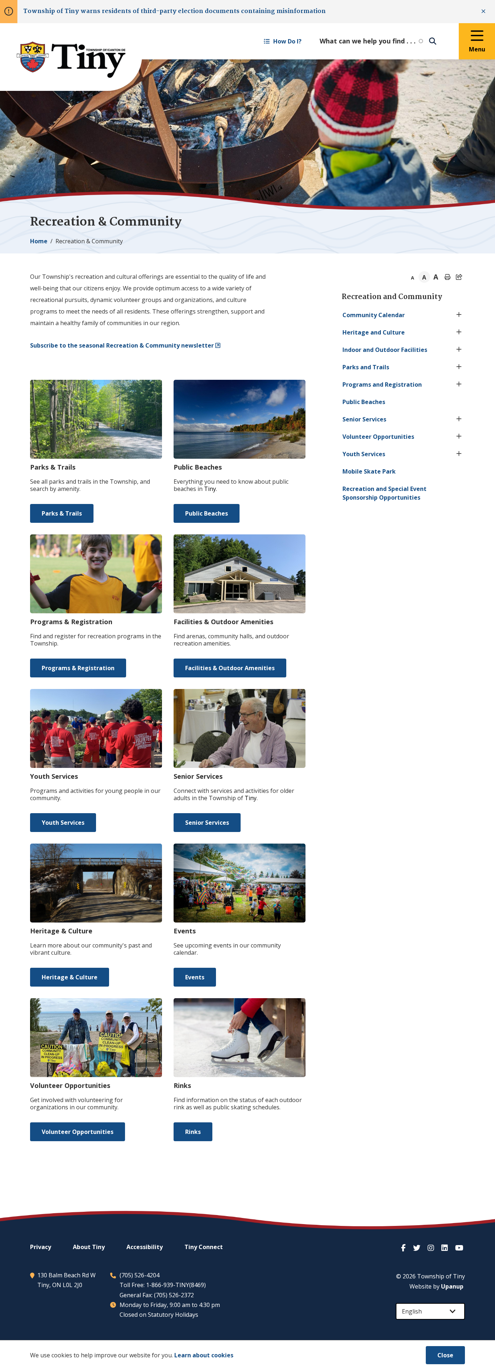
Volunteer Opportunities (77, 1132)
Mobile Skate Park (369, 471)
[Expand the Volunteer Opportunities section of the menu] (459, 436)
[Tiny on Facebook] (404, 1248)
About (89, 1247)
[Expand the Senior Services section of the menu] (459, 419)
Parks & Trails (62, 513)
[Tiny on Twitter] (417, 1248)
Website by (436, 1286)
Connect (203, 1247)
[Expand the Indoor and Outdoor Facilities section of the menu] (459, 350)
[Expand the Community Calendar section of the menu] (459, 315)
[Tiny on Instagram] (432, 1248)
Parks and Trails (365, 367)
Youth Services (63, 823)
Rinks (193, 1132)
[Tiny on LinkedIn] (445, 1248)
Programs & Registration (78, 668)
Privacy (40, 1247)
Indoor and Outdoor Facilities (384, 350)
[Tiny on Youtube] (460, 1248)
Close (445, 1355)
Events (194, 977)
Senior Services (207, 823)
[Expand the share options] (459, 277)
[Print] (447, 277)
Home (38, 241)
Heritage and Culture (373, 332)
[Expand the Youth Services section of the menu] (459, 454)
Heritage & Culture (69, 977)
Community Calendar (373, 315)
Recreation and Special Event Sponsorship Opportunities (384, 493)
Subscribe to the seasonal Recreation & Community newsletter (122, 345)
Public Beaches (206, 513)
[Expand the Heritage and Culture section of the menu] (459, 332)
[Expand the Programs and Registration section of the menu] (459, 384)
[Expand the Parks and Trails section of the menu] (459, 367)
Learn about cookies (203, 1355)
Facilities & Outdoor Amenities (230, 668)
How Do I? (287, 41)
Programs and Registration (382, 384)
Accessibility (144, 1247)
